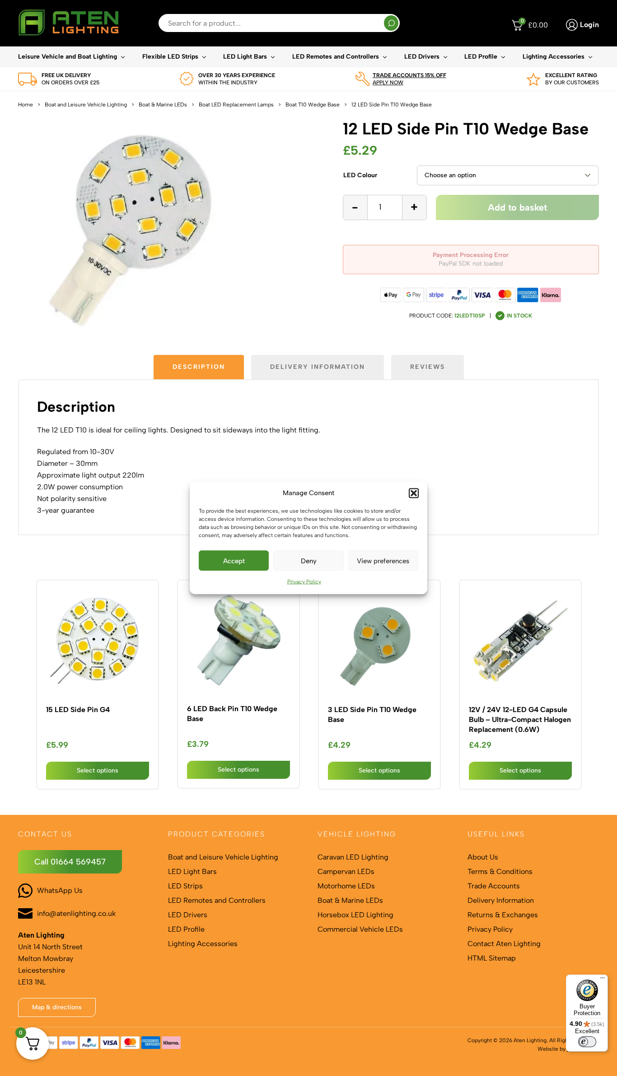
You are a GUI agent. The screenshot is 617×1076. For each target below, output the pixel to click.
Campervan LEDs (346, 871)
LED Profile (480, 56)
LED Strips (185, 886)
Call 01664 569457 (70, 862)
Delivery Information (500, 900)
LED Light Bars (245, 56)
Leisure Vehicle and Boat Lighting (67, 56)
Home (25, 104)
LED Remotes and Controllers (335, 56)
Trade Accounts (493, 886)
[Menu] (602, 980)
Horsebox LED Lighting (355, 914)
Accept (234, 560)
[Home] (68, 23)
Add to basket (517, 207)
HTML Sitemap (491, 958)
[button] (413, 493)
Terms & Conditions (500, 871)
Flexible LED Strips (170, 56)
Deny (309, 560)
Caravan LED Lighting (353, 857)
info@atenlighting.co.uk (76, 913)
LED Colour (360, 175)
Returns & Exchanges (502, 914)
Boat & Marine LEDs (163, 104)
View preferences (383, 560)
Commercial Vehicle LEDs (360, 929)
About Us (482, 857)
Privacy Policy (304, 582)
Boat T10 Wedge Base (312, 104)
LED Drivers (421, 56)
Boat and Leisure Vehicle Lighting (86, 104)
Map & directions (57, 1007)
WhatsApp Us (60, 890)
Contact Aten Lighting (504, 943)
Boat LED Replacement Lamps (236, 104)
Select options (97, 770)
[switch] (587, 1041)
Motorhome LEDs (346, 886)
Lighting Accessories (553, 56)
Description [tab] (199, 367)
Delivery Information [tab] (317, 367)
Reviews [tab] (427, 367)
